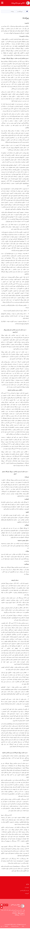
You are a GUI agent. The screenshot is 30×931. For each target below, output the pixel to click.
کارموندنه (27, 893)
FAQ (23, 926)
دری (1, 926)
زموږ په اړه (27, 887)
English (6, 926)
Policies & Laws (15, 926)
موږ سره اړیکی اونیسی (24, 890)
